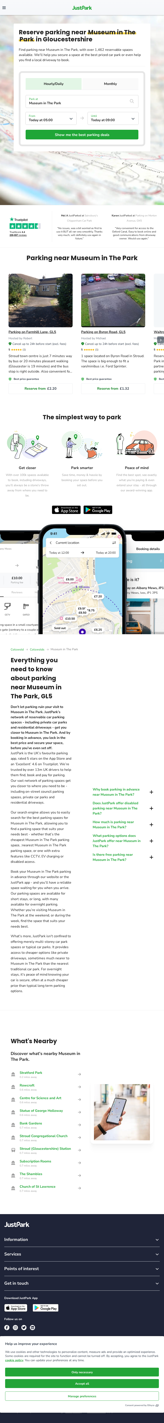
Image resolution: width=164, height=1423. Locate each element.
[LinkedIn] (32, 1327)
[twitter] (23, 1327)
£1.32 (113, 388)
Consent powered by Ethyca (139, 1405)
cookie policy (14, 1360)
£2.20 (41, 388)
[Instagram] (15, 1327)
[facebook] (6, 1327)
